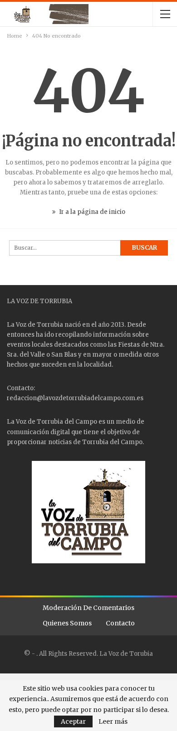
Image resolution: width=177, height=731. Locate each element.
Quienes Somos (67, 623)
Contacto (120, 623)
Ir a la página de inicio (91, 212)
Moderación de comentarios (88, 608)
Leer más (113, 721)
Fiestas (129, 345)
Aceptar (73, 721)
